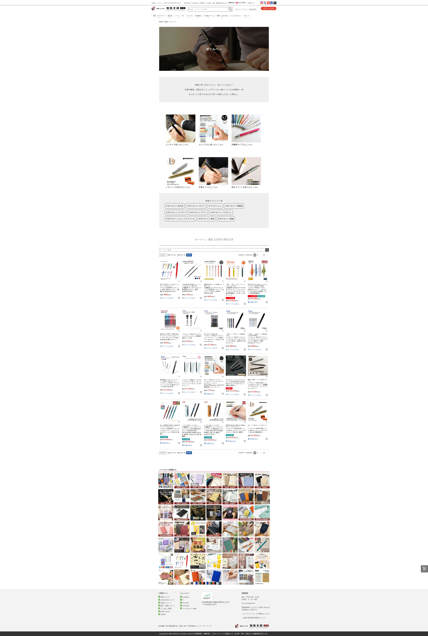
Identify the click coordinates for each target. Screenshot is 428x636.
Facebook (185, 606)
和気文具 (168, 8)
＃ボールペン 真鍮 (226, 219)
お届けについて (165, 603)
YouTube (185, 603)
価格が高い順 (181, 255)
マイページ (244, 9)
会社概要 (161, 626)
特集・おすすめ (222, 16)
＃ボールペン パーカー (175, 212)
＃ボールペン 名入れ (175, 206)
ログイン (237, 9)
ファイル (189, 16)
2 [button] (257, 255)
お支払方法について (167, 600)
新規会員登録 (252, 9)
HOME (161, 22)
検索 (267, 249)
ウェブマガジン (235, 16)
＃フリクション (215, 206)
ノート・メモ (179, 16)
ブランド (246, 16)
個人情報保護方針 (172, 626)
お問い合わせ (165, 611)
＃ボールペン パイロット (221, 212)
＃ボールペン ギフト (196, 206)
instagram (185, 597)
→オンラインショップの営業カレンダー (256, 614)
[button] (267, 255)
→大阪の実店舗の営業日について (253, 618)
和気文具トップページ (252, 626)
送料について (165, 597)
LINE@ (163, 614)
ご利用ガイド (251, 3)
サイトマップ (207, 626)
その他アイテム (209, 16)
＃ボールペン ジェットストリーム (180, 219)
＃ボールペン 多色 (206, 219)
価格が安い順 (171, 255)
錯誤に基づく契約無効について (190, 626)
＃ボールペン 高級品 (234, 206)
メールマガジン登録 (189, 608)
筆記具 (170, 16)
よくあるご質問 (165, 608)
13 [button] (264, 255)
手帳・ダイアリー (159, 16)
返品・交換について (167, 606)
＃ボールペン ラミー (198, 212)
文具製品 (198, 16)
